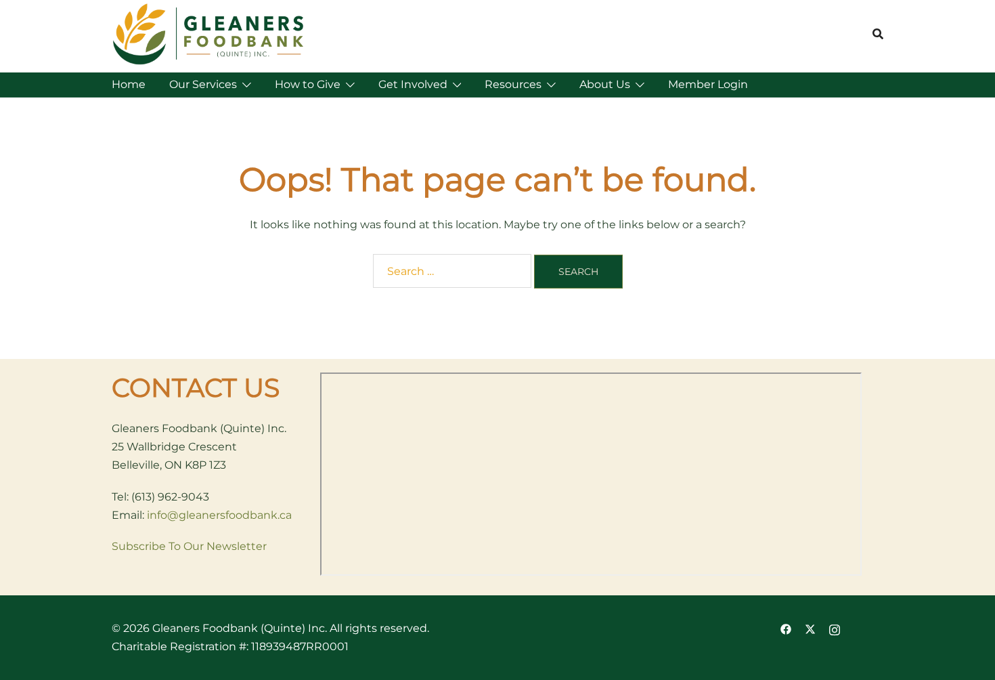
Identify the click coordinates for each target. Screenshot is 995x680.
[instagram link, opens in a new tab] (834, 628)
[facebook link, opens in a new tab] (785, 628)
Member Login (708, 84)
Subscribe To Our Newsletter (189, 546)
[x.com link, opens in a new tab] (810, 628)
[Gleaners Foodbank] (209, 33)
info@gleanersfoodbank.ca (219, 515)
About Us (604, 84)
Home (129, 84)
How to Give (307, 84)
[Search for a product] (877, 33)
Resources (513, 84)
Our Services (203, 84)
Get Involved (412, 84)
